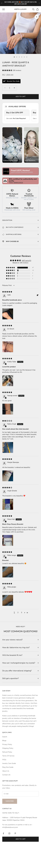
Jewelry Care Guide (9, 763)
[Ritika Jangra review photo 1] (7, 572)
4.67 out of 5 (26, 260)
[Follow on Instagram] (9, 833)
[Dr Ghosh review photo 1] (7, 346)
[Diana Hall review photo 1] (7, 540)
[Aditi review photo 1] (7, 313)
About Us (5, 771)
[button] (7, 70)
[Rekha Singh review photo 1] (7, 447)
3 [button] (21, 612)
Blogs (4, 740)
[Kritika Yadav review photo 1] (7, 380)
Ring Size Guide (7, 767)
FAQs (4, 760)
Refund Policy (7, 752)
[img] (7, 292)
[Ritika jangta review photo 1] (7, 600)
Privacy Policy (7, 744)
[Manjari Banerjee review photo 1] (7, 475)
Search (4, 737)
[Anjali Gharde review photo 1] (7, 504)
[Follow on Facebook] (3, 833)
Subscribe (10, 801)
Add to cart (21, 96)
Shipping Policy (7, 748)
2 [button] (17, 612)
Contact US (6, 775)
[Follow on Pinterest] (15, 833)
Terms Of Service (8, 756)
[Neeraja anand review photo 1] (7, 409)
